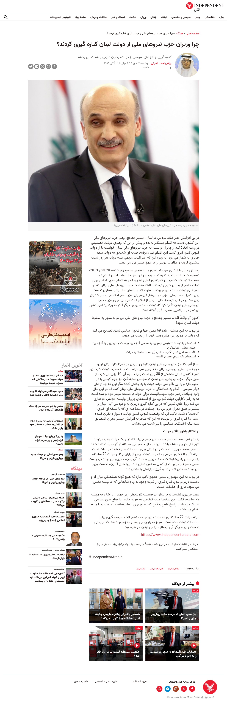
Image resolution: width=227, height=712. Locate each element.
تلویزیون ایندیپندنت (60, 17)
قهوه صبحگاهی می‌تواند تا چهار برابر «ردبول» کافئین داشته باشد (46, 393)
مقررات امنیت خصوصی (106, 681)
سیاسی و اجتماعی (180, 17)
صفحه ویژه (80, 17)
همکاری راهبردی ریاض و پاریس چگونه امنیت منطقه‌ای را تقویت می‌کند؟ (117, 616)
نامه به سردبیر (81, 681)
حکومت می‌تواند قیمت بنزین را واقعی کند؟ (118, 654)
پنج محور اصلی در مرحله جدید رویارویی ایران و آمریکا (173, 616)
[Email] (36, 66)
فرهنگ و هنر (118, 17)
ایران (221, 17)
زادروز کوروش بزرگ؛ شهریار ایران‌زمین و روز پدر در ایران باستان (49, 440)
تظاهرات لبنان (173, 568)
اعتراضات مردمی (156, 568)
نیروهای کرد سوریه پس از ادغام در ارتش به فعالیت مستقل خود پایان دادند (46, 424)
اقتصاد (132, 17)
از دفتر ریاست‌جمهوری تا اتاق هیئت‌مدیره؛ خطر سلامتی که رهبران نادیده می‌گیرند (47, 379)
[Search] (5, 17)
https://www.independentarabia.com (170, 535)
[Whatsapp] (48, 66)
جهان (197, 17)
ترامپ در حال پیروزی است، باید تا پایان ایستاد (47, 556)
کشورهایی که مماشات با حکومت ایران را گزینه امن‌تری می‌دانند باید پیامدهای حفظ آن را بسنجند (47, 577)
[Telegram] (168, 689)
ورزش (143, 17)
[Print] (31, 66)
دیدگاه (164, 17)
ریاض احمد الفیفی (161, 63)
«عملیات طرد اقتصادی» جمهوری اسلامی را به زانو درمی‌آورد (173, 654)
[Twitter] (42, 66)
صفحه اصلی (192, 33)
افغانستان (210, 17)
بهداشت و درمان (98, 17)
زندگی (153, 17)
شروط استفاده (140, 681)
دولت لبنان (141, 568)
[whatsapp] (159, 689)
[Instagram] (176, 689)
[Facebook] (54, 66)
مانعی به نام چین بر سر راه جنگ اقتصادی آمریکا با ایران (46, 408)
